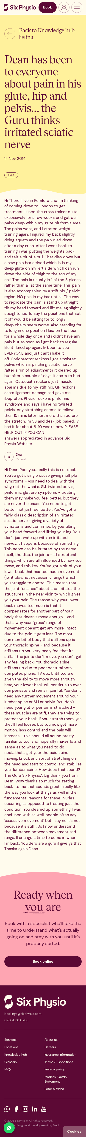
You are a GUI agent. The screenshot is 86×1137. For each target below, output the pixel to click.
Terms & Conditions (58, 1062)
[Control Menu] (76, 7)
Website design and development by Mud (31, 1125)
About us (51, 1040)
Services (10, 1040)
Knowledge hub (15, 1054)
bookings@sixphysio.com (23, 1014)
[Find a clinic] (63, 7)
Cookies (74, 1131)
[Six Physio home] (20, 7)
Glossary (10, 1062)
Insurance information (60, 1054)
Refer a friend (54, 1089)
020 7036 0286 (16, 1020)
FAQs (8, 1069)
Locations (11, 1047)
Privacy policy (54, 1069)
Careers (50, 1047)
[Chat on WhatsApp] (9, 1127)
